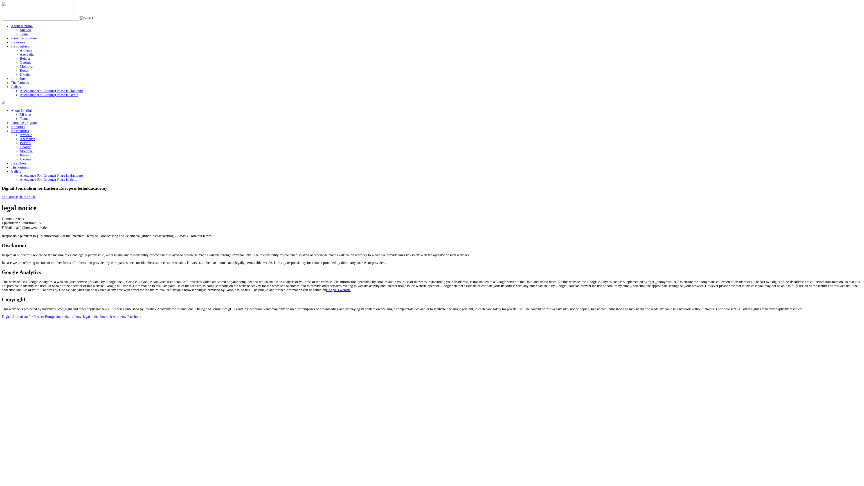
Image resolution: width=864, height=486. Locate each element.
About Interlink (22, 26)
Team (24, 34)
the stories (18, 42)
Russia (24, 70)
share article (27, 197)
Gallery (16, 87)
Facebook (134, 317)
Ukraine (25, 74)
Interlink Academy (113, 317)
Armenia (26, 50)
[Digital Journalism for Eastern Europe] (38, 14)
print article (10, 197)
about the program (24, 38)
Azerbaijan (27, 54)
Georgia (25, 62)
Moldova (26, 66)
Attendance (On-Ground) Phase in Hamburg (51, 91)
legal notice (91, 317)
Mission (25, 30)
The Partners (20, 83)
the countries (20, 46)
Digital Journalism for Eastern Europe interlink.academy (41, 317)
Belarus (25, 58)
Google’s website (338, 290)
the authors (18, 79)
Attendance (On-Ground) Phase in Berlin (49, 95)
